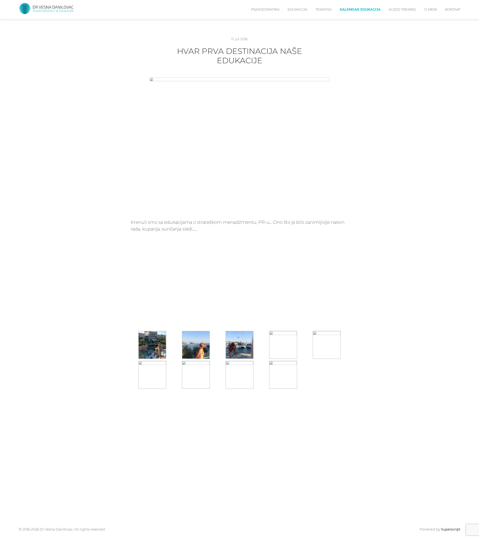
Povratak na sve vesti (153, 410)
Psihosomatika (265, 9)
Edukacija (297, 9)
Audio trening (402, 9)
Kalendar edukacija (360, 9)
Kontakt (452, 9)
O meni (430, 9)
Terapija (323, 9)
